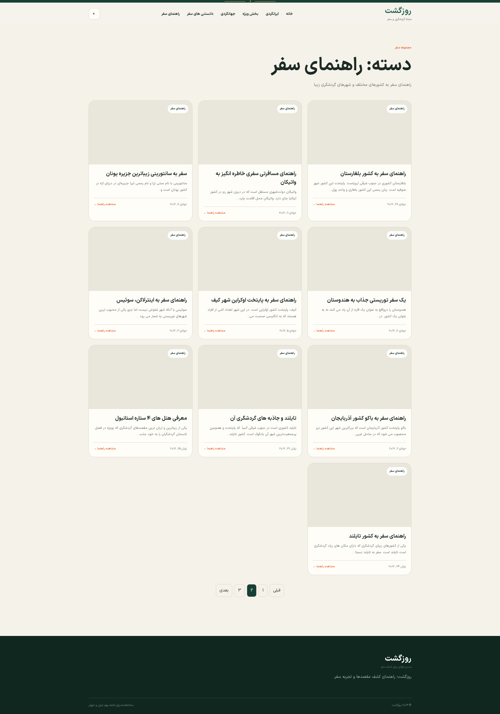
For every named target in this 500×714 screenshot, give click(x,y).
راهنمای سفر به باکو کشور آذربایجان (368, 418)
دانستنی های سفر (200, 14)
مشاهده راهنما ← (324, 204)
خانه (289, 14)
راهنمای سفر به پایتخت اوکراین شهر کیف (253, 300)
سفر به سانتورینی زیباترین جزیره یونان (146, 174)
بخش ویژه (250, 14)
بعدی (224, 590)
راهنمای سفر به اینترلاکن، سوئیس (151, 300)
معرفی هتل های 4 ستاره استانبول (151, 418)
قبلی (276, 590)
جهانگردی (228, 14)
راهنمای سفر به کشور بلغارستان (373, 174)
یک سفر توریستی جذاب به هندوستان (366, 300)
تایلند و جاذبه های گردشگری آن (263, 418)
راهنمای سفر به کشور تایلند (377, 536)
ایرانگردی (272, 14)
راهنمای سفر (170, 14)
